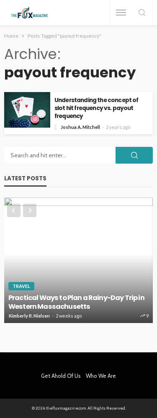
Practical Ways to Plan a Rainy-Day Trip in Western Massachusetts (76, 302)
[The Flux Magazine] (29, 12)
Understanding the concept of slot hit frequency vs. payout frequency (96, 108)
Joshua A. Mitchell (80, 127)
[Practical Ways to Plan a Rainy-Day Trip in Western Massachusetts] (78, 260)
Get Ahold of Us (61, 375)
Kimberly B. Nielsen (29, 315)
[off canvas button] (121, 12)
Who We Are (101, 375)
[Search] (142, 13)
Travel (21, 286)
